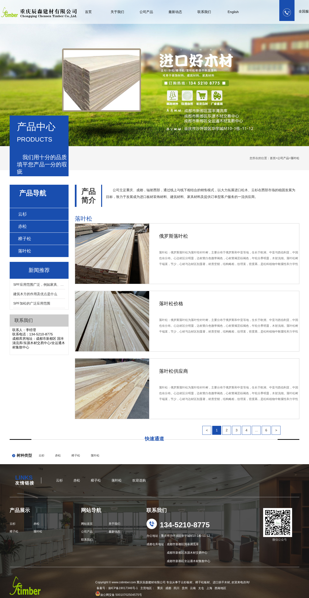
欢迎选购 (139, 480)
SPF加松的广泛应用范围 (31, 303)
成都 (168, 588)
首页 (88, 12)
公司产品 (146, 12)
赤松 (22, 226)
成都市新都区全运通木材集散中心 (178, 561)
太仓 (201, 588)
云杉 (22, 214)
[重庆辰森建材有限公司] (37, 9)
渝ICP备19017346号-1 (123, 588)
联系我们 (204, 12)
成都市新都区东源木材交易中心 (177, 552)
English (233, 12)
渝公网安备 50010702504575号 (121, 595)
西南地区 (220, 588)
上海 (209, 588)
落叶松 (295, 158)
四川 (176, 588)
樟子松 (24, 238)
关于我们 (117, 12)
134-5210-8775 (185, 525)
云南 (193, 588)
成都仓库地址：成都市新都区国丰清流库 (173, 544)
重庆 (160, 588)
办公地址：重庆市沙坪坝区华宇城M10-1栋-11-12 (178, 535)
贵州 (185, 588)
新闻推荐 (39, 270)
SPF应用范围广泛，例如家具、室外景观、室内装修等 (39, 284)
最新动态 (175, 12)
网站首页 (87, 523)
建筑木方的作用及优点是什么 (35, 294)
